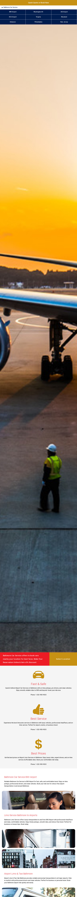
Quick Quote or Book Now (38, 3)
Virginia (38, 17)
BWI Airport (12, 12)
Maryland (64, 17)
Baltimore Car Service (10, 7)
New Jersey (64, 22)
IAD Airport (64, 12)
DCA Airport (13, 17)
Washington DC (38, 12)
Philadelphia (38, 22)
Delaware (13, 22)
